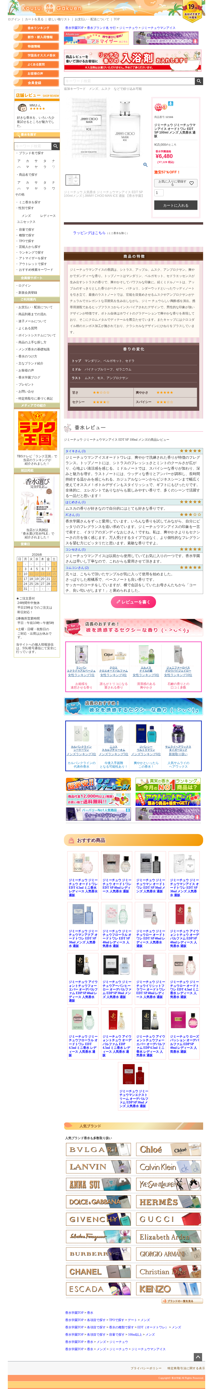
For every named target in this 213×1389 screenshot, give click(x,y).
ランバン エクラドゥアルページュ (81, 669)
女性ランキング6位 (146, 675)
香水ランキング (36, 28)
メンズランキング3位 (81, 754)
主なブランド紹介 (30, 363)
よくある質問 (36, 64)
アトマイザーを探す (33, 258)
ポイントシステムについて (37, 335)
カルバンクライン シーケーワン (81, 748)
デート (132, 1320)
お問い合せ (26, 391)
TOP (117, 19)
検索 (199, 81)
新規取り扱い (178, 754)
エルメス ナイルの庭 (145, 669)
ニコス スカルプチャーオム (113, 748)
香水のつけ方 (27, 356)
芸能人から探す (30, 247)
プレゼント (26, 384)
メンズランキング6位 (146, 754)
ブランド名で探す (31, 153)
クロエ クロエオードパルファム (113, 669)
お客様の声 (36, 74)
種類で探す (27, 235)
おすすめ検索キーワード (36, 270)
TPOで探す (116, 1320)
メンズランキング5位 (113, 754)
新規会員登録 (27, 292)
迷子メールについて (32, 321)
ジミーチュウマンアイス (158, 28)
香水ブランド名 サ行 (101, 28)
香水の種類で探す (121, 1327)
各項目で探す (96, 1320)
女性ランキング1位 (81, 675)
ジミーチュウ (128, 28)
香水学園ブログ (29, 377)
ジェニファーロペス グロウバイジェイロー (178, 669)
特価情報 (36, 46)
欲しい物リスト (59, 19)
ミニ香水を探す (30, 202)
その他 (19, 194)
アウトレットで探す (33, 264)
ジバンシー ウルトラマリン (146, 748)
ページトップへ (198, 1357)
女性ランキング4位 (113, 675)
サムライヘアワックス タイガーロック (178, 748)
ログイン (14, 19)
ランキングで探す (31, 252)
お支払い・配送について (92, 19)
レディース (48, 216)
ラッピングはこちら (89, 233)
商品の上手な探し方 (32, 342)
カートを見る (34, 19)
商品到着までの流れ (32, 314)
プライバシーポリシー (146, 1368)
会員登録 (36, 83)
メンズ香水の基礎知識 (34, 349)
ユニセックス (26, 222)
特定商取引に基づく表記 (35, 398)
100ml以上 (135, 1334)
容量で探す (117, 1334)
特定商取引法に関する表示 (186, 1368)
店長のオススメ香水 (36, 55)
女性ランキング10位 (178, 675)
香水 (90, 1313)
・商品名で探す (27, 174)
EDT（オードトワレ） (152, 1327)
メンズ (145, 1320)
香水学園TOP (74, 28)
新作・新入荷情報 (36, 37)
